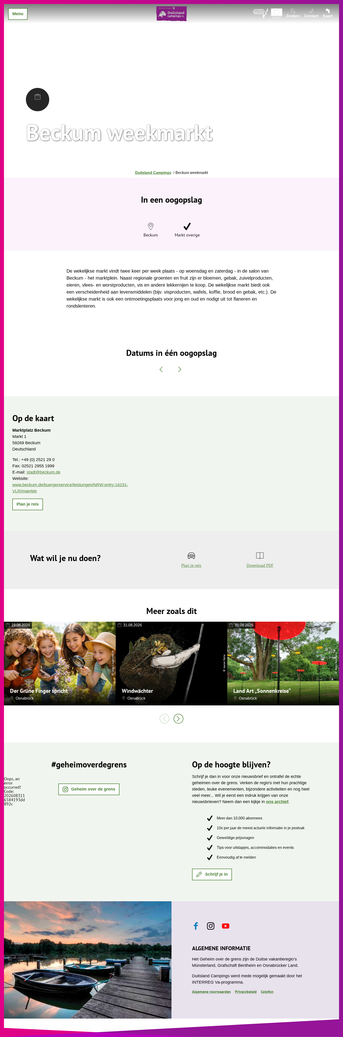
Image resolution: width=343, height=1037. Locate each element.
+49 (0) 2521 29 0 (38, 459)
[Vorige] (164, 719)
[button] (27, 504)
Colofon (267, 991)
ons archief (277, 801)
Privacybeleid (246, 991)
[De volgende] (178, 719)
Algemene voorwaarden (211, 991)
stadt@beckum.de (43, 472)
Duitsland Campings (153, 173)
